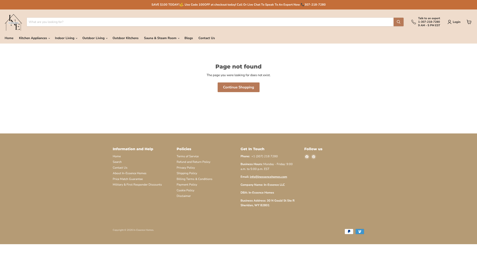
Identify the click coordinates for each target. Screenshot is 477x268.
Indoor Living (65, 38)
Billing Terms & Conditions (194, 179)
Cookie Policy (185, 190)
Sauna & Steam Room (160, 38)
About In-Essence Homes (129, 173)
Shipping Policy (187, 173)
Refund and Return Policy (193, 162)
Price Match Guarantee (128, 179)
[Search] (399, 22)
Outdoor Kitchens (125, 38)
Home (9, 38)
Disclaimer (184, 196)
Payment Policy (187, 185)
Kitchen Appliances (33, 38)
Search (117, 162)
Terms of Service (188, 156)
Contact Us (206, 38)
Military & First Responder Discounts (137, 185)
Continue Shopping (238, 87)
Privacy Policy (186, 168)
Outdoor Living (93, 38)
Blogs (188, 38)
